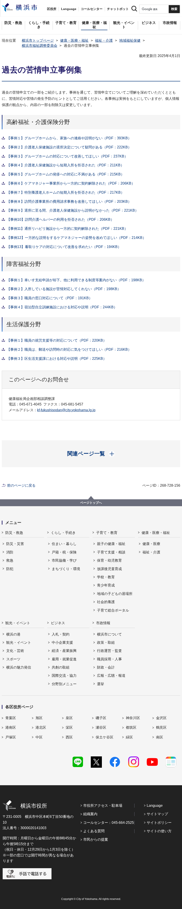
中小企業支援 (62, 642)
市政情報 (103, 623)
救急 (9, 560)
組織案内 (90, 814)
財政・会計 (106, 667)
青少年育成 (106, 585)
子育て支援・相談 (111, 552)
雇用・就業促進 (64, 659)
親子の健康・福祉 (111, 544)
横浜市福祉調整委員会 (39, 45)
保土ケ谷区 (104, 737)
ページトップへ (91, 502)
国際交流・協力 (64, 675)
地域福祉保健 (129, 40)
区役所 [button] (51, 9)
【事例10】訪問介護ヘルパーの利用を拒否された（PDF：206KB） (60, 219)
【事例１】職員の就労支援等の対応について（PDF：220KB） (57, 340)
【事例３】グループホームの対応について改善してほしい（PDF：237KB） (67, 156)
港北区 (41, 727)
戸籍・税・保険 (64, 552)
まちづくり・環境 (66, 569)
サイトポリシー (159, 822)
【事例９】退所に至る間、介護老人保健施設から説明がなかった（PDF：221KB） (72, 210)
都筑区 (131, 727)
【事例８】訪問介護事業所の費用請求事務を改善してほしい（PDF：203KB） (69, 201)
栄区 (69, 727)
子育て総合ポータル (113, 610)
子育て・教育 (106, 533)
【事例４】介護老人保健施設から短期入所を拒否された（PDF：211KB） (65, 165)
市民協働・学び (64, 560)
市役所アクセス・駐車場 (102, 805)
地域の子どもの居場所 (115, 594)
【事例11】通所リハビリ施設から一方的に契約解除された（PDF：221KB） (67, 228)
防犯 (9, 569)
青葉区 (10, 718)
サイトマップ (157, 814)
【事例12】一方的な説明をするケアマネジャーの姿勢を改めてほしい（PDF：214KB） (76, 238)
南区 (159, 737)
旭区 (39, 718)
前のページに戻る (21, 485)
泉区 (69, 718)
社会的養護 (106, 602)
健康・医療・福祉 (74, 40)
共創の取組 (60, 667)
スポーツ (13, 659)
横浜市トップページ (38, 40)
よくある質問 (94, 831)
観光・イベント (17, 623)
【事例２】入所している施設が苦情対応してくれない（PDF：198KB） (64, 289)
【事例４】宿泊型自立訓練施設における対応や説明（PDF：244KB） (62, 307)
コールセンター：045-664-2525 (108, 822)
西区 (69, 737)
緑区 (129, 737)
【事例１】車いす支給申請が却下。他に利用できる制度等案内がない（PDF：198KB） (76, 280)
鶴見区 (161, 727)
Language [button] (68, 9)
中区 (39, 737)
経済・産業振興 (64, 651)
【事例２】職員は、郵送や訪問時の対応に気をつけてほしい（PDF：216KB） (69, 349)
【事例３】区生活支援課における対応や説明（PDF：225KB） (57, 358)
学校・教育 (106, 577)
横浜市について (109, 634)
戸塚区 (10, 737)
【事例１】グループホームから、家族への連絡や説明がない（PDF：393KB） (69, 138)
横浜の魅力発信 (18, 667)
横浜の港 (13, 634)
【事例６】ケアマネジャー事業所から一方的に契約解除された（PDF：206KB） (71, 183)
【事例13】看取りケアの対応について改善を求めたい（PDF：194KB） (64, 247)
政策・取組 (106, 642)
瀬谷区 (101, 727)
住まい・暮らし (64, 544)
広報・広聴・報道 (111, 675)
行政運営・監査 (109, 651)
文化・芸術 (15, 651)
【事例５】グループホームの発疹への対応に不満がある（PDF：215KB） (65, 174)
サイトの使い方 (159, 831)
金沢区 (161, 718)
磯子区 (101, 718)
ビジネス (58, 623)
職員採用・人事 (109, 659)
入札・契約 (60, 634)
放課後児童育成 (109, 569)
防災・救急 (14, 533)
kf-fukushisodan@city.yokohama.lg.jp (66, 410)
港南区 (10, 727)
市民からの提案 (95, 839)
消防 (9, 552)
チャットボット (118, 9)
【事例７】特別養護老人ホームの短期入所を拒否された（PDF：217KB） (65, 192)
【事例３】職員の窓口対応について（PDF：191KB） (49, 298)
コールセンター (92, 9)
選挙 (100, 684)
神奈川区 (133, 718)
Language (155, 805)
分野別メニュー (64, 684)
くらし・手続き (63, 533)
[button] (91, 453)
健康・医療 (151, 544)
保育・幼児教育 (109, 560)
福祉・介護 (104, 40)
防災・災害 (15, 544)
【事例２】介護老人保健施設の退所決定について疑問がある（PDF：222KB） (69, 147)
